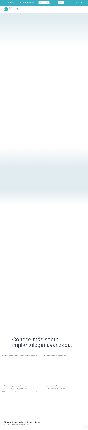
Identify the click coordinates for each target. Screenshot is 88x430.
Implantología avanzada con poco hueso (18, 386)
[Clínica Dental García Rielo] (12, 7)
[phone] (83, 2)
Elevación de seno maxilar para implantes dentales (22, 422)
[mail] (81, 2)
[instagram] (78, 2)
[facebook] (76, 2)
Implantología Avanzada (54, 386)
